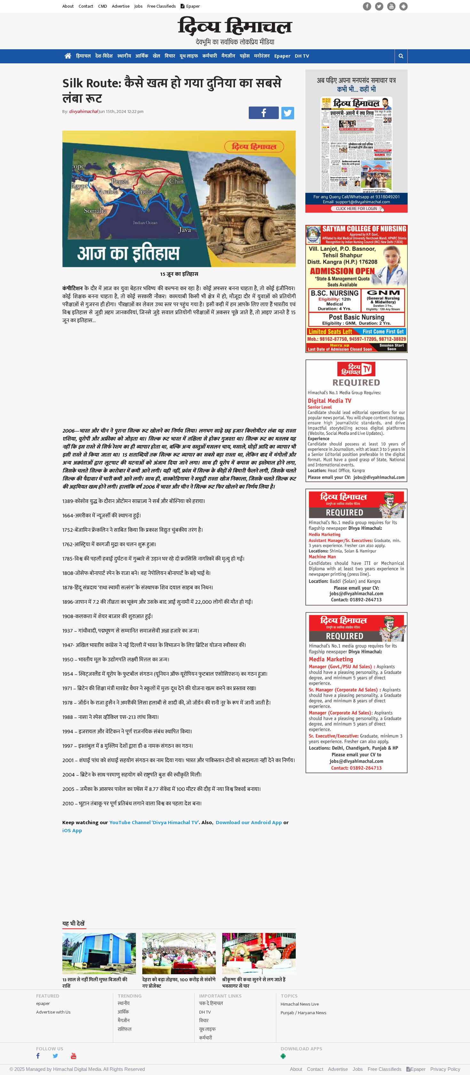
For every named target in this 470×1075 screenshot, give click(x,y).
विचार (170, 56)
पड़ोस (245, 56)
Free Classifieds (161, 6)
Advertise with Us (53, 1012)
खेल (156, 56)
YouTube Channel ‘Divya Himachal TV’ (154, 822)
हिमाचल (83, 56)
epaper (43, 1003)
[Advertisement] (182, 865)
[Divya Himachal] (235, 31)
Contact (86, 6)
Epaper (193, 6)
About (68, 6)
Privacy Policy (445, 1069)
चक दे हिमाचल (211, 1003)
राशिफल (124, 1029)
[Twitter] (379, 6)
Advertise (120, 6)
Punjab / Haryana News (303, 1013)
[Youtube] (391, 6)
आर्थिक (142, 56)
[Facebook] (367, 6)
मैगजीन (228, 56)
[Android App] (403, 6)
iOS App (72, 830)
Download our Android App (249, 822)
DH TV (302, 56)
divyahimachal (83, 111)
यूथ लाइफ (189, 56)
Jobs (138, 6)
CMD (102, 6)
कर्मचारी (209, 56)
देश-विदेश (104, 56)
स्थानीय (124, 56)
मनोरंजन (262, 56)
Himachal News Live (300, 1004)
